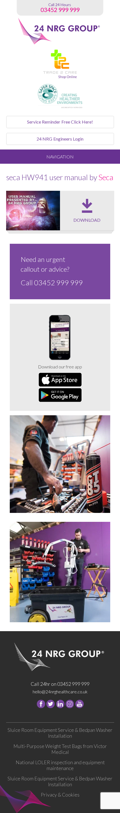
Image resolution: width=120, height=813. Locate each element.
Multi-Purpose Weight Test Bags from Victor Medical (60, 749)
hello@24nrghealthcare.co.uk (60, 691)
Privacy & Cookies (60, 795)
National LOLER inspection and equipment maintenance (60, 765)
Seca (106, 177)
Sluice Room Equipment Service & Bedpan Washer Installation (60, 733)
